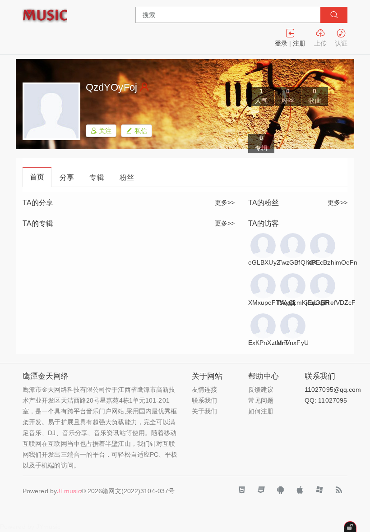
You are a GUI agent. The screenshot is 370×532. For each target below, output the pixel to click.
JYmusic (48, 526)
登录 (281, 43)
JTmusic (69, 491)
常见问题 (260, 400)
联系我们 (204, 400)
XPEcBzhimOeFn (332, 262)
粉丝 (127, 177)
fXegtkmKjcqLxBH (304, 302)
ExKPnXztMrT (268, 342)
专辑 (96, 177)
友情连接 (204, 389)
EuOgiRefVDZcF (332, 302)
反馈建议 (260, 389)
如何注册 (260, 411)
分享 (67, 177)
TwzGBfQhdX (297, 262)
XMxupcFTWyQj (271, 302)
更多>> (225, 202)
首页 (37, 177)
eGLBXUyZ (264, 262)
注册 (299, 43)
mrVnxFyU (293, 342)
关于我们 (204, 411)
